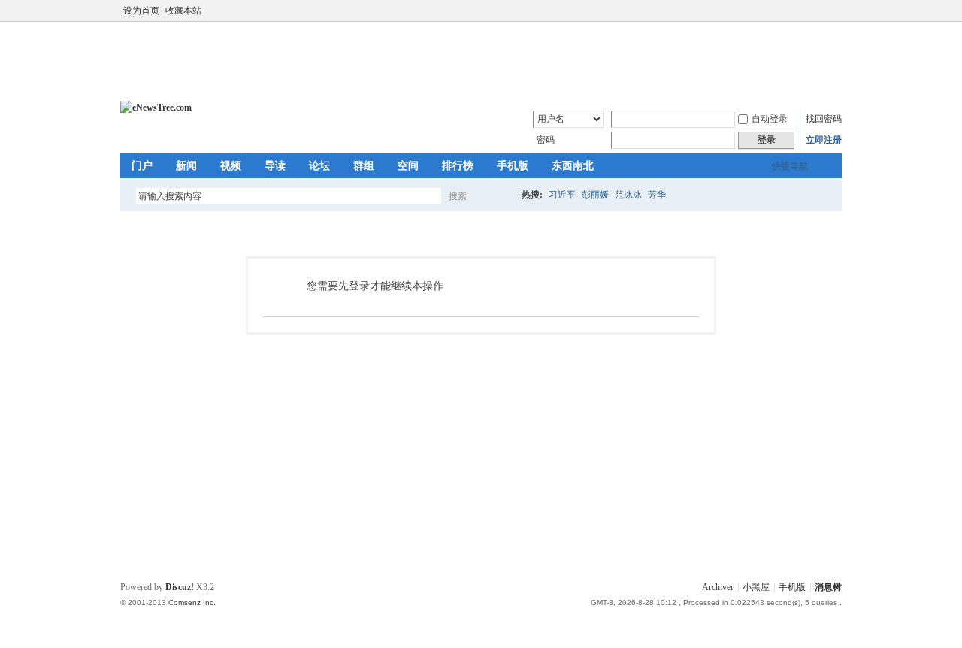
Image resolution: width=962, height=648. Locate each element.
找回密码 (824, 119)
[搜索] (501, 195)
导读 (275, 165)
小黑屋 (756, 587)
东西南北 (573, 165)
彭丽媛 (595, 194)
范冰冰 (628, 194)
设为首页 (141, 10)
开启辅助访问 (820, 10)
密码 (546, 140)
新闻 (186, 165)
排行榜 (457, 165)
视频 (230, 165)
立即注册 (824, 140)
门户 (142, 165)
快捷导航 (790, 166)
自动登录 (770, 119)
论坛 (319, 165)
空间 (408, 165)
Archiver (718, 587)
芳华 (657, 194)
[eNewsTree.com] (156, 107)
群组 (363, 165)
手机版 (512, 165)
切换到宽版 (833, 10)
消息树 (828, 587)
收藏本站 (183, 10)
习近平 (562, 194)
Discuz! (179, 587)
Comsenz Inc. (192, 602)
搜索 (458, 196)
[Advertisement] (484, 59)
